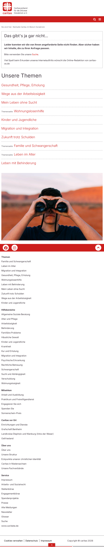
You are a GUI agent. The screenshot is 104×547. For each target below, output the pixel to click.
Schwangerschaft (10, 369)
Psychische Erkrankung (13, 360)
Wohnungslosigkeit (10, 383)
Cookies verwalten (13, 540)
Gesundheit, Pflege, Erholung (23, 85)
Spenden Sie (7, 408)
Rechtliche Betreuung (12, 364)
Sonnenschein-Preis (11, 413)
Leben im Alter (24, 154)
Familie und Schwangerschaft (36, 146)
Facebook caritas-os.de (6, 248)
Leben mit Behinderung (18, 163)
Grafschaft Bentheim (11, 429)
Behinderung (7, 328)
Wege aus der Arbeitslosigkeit (23, 94)
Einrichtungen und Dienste (14, 424)
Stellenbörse (7, 489)
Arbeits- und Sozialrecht (13, 484)
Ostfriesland (7, 438)
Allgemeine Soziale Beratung (15, 314)
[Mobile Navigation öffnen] (100, 19)
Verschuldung (8, 378)
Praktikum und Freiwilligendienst (17, 399)
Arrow (51, 544)
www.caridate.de (9, 525)
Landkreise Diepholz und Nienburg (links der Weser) (27, 433)
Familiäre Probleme (11, 332)
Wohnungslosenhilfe (29, 111)
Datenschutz (31, 540)
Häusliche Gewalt (10, 337)
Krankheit (6, 346)
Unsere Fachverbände (12, 468)
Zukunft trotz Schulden (18, 137)
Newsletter (6, 512)
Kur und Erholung (10, 351)
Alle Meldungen (9, 507)
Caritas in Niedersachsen (13, 463)
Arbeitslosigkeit (9, 323)
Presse (4, 502)
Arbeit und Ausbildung (12, 394)
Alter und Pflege (9, 319)
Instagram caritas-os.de (15, 248)
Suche (35, 54)
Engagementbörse (10, 493)
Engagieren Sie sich (11, 404)
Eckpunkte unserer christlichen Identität (21, 459)
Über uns (5, 450)
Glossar (5, 516)
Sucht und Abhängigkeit (13, 374)
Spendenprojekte (10, 498)
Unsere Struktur (9, 454)
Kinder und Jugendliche (19, 120)
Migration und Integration (19, 128)
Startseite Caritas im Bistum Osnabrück (29, 27)
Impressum (6, 479)
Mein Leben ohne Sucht (19, 102)
